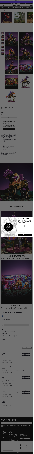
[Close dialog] (32, 218)
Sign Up (24, 234)
